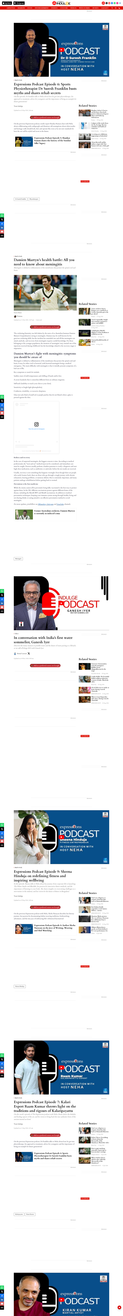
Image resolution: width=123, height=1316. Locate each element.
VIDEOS (73, 8)
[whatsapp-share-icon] (2, 216)
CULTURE (64, 8)
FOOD (29, 8)
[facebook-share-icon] (2, 224)
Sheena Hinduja (19, 986)
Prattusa (19, 316)
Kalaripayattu (19, 1214)
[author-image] (15, 316)
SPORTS (95, 8)
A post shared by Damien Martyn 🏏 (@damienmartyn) (36, 451)
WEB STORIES (84, 8)
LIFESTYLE (11, 8)
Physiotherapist (34, 199)
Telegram (49, 504)
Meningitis (18, 559)
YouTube (60, 504)
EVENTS (54, 8)
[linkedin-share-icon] (2, 228)
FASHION (21, 8)
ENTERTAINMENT (42, 8)
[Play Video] (61, 50)
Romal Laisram (22, 654)
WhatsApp (42, 504)
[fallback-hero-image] (85, 113)
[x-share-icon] (2, 220)
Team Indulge (18, 106)
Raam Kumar (30, 1214)
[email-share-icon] (2, 232)
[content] (56, 504)
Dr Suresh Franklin (20, 199)
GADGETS (105, 8)
